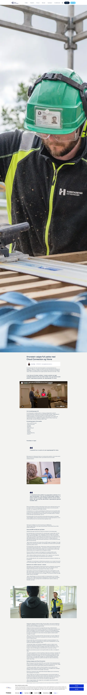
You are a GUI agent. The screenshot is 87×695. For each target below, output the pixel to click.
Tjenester (32, 2)
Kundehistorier (57, 2)
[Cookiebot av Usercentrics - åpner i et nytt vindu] (8, 693)
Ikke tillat (76, 689)
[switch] (31, 693)
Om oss (37, 2)
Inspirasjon (50, 2)
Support (73, 2)
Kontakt (66, 2)
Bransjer (43, 2)
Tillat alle (76, 685)
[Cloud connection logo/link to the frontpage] (15, 3)
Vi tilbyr (26, 2)
